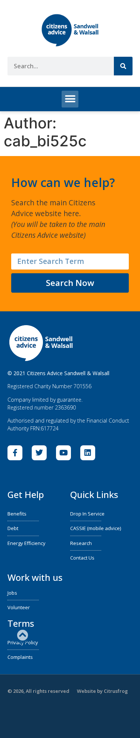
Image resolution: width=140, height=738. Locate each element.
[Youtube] (63, 452)
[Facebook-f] (14, 452)
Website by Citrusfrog (102, 691)
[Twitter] (39, 452)
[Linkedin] (87, 452)
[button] (70, 99)
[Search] (123, 66)
